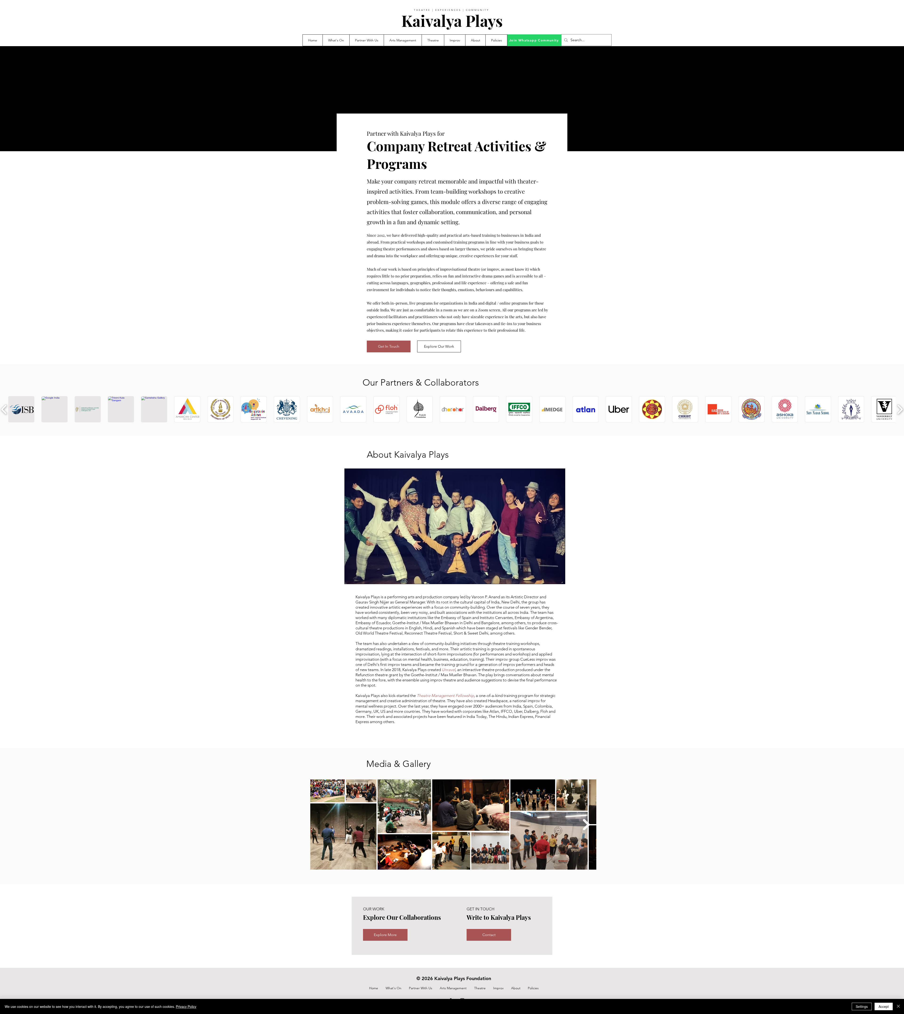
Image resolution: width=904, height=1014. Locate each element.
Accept (884, 1006)
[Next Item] (586, 824)
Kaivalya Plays (452, 20)
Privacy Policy (186, 1006)
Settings (862, 1006)
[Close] (898, 1006)
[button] (366, 40)
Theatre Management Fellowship (445, 695)
